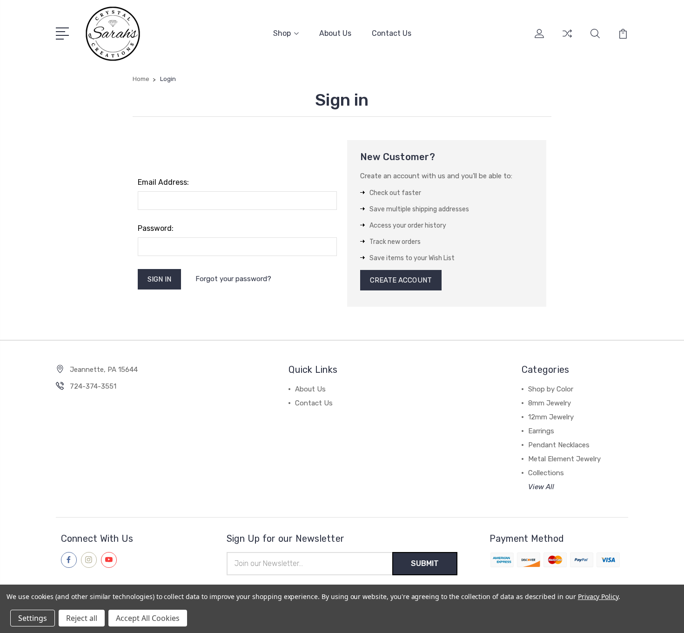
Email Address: (163, 182)
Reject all (81, 618)
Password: (156, 228)
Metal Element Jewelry (564, 459)
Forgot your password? (233, 279)
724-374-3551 (93, 386)
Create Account (401, 280)
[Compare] (567, 39)
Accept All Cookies (148, 618)
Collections (546, 473)
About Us (335, 33)
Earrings (541, 431)
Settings (32, 618)
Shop (282, 33)
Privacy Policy (598, 596)
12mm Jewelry (551, 417)
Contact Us (391, 33)
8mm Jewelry (549, 403)
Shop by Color (550, 389)
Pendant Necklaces (559, 445)
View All (541, 487)
